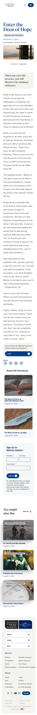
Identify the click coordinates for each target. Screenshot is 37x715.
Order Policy (8, 703)
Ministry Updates (10, 667)
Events (7, 664)
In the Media (9, 687)
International (9, 661)
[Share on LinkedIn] (16, 363)
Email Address (11, 464)
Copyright (22, 703)
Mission (7, 657)
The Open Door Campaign (27, 667)
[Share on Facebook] (5, 363)
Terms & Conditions (24, 701)
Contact (21, 680)
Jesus (20, 677)
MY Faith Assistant (24, 687)
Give (6, 680)
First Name (10, 456)
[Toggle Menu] (31, 5)
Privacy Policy (9, 701)
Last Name (22, 456)
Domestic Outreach (25, 657)
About (7, 677)
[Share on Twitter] (11, 363)
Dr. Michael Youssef (25, 684)
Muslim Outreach (24, 661)
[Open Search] (25, 5)
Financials (8, 684)
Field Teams (22, 664)
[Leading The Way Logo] (9, 5)
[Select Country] (23, 709)
